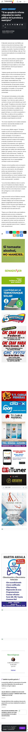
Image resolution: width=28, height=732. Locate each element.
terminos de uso (11, 729)
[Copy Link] (20, 24)
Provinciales (11, 9)
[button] (22, 728)
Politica (4, 9)
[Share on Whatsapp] (10, 24)
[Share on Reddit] (17, 232)
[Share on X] (8, 24)
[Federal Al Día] (9, 1)
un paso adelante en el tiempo (8, 31)
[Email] (17, 24)
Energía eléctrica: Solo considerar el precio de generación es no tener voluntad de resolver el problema (13, 703)
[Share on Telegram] (12, 24)
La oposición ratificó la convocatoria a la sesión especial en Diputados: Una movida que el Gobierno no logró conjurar (14, 684)
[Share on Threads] (15, 24)
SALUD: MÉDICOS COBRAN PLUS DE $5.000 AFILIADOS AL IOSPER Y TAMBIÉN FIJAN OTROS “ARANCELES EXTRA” (14, 693)
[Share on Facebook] (5, 24)
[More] (5, 27)
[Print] (22, 24)
